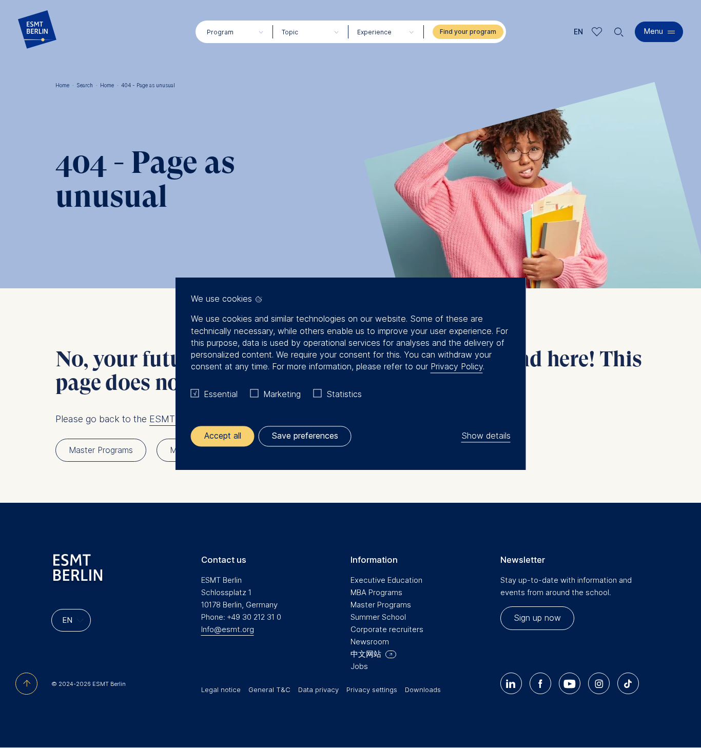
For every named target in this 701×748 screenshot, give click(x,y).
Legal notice (221, 689)
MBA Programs (376, 592)
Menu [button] (653, 31)
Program (220, 32)
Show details (486, 436)
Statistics (344, 394)
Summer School (378, 617)
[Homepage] (37, 31)
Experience (374, 32)
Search (87, 85)
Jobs (359, 666)
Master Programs (380, 604)
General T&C (269, 689)
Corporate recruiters (386, 629)
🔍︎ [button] (619, 29)
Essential (221, 394)
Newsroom (369, 641)
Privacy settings (371, 689)
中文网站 (365, 654)
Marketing (282, 394)
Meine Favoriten (597, 31)
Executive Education (386, 580)
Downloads (423, 689)
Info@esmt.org (227, 629)
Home (64, 85)
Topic (290, 32)
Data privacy (318, 689)
